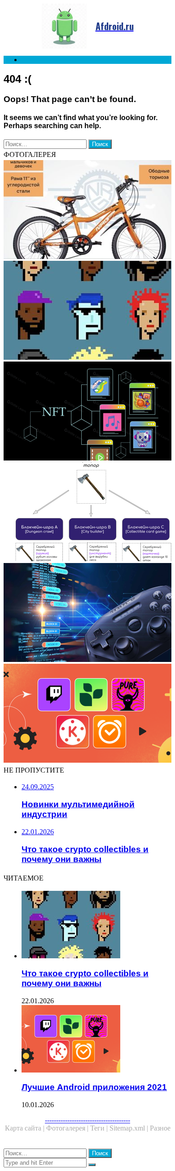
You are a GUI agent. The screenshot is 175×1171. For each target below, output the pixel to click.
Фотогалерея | (68, 1128)
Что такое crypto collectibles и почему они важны (85, 978)
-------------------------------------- (87, 1120)
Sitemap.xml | (129, 1128)
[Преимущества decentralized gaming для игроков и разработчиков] (87, 512)
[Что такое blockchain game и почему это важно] (87, 613)
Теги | (99, 1128)
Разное (160, 1128)
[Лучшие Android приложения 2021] (87, 714)
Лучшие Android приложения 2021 (94, 1087)
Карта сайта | (25, 1128)
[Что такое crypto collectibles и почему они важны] (87, 311)
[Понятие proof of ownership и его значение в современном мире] (87, 412)
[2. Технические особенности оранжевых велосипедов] (87, 210)
